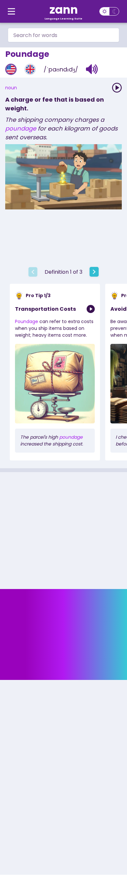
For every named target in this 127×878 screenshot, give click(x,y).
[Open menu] (11, 11)
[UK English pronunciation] (30, 69)
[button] (92, 69)
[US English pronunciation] (11, 69)
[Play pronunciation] (117, 88)
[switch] (109, 11)
